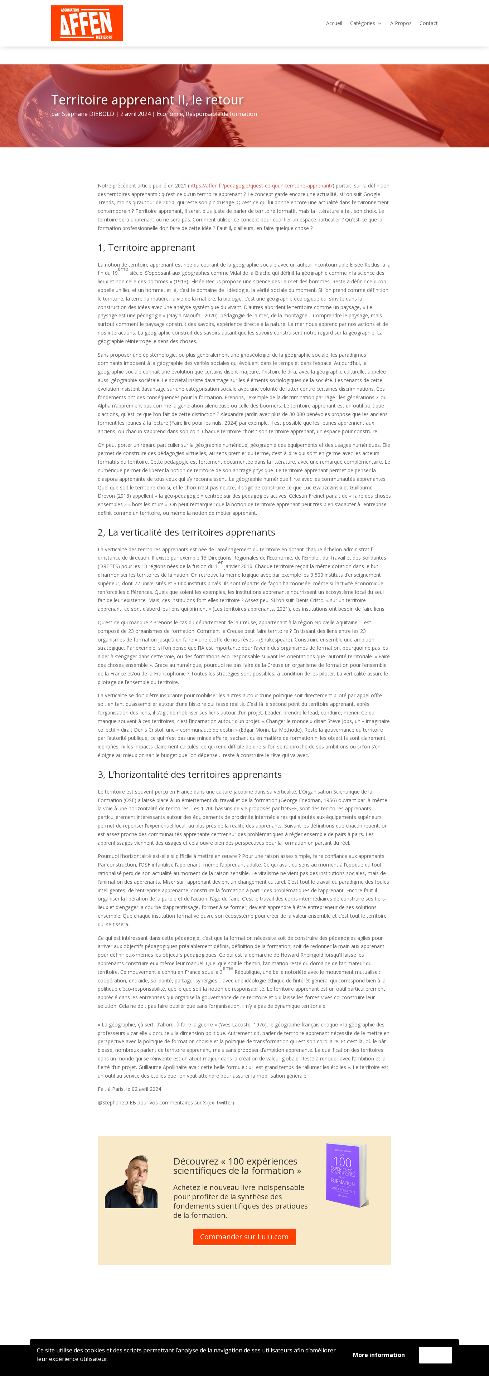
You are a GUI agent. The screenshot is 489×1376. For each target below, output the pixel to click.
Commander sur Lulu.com (244, 1236)
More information (379, 1355)
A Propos (401, 23)
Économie (170, 114)
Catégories (362, 23)
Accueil (334, 23)
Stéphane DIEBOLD (88, 114)
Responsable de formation (221, 114)
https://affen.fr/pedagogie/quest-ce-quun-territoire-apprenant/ (261, 185)
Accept (435, 1355)
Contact (429, 23)
